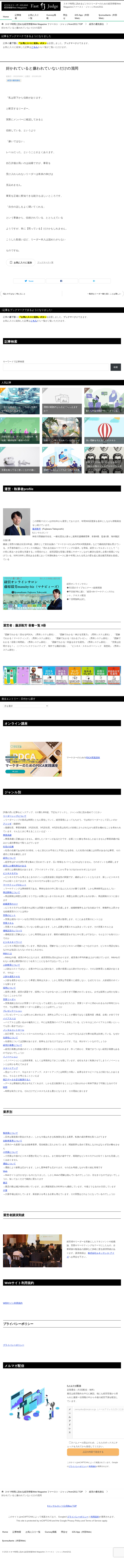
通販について (9, 1163)
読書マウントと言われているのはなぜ (62, 440)
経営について (9, 858)
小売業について (10, 1152)
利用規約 (92, 1466)
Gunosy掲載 (51, 16)
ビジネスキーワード (12, 942)
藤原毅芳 (36, 529)
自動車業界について (12, 1141)
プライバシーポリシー (13, 1345)
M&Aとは (7, 953)
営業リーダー (9, 999)
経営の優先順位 (13, 80)
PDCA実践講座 (93, 757)
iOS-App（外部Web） (82, 16)
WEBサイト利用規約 (13, 1303)
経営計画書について (12, 1045)
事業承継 (7, 835)
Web (5, 1171)
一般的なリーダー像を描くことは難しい (104, 294)
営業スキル (8, 923)
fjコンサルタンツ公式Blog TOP (62, 1506)
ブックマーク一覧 (45, 262)
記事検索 (18, 16)
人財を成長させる (11, 976)
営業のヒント (9, 915)
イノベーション (10, 1056)
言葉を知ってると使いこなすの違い (18, 470)
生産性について (10, 1037)
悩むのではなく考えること (14, 294)
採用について (9, 988)
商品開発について (11, 892)
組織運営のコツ (10, 904)
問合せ (65, 16)
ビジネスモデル (10, 873)
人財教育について (11, 965)
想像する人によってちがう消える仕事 (62, 470)
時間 (5, 1087)
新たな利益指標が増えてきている (102, 411)
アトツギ (7, 824)
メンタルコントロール (13, 1030)
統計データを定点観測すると (17, 1079)
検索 (116, 367)
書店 (5, 1183)
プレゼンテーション (12, 1011)
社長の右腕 (8, 846)
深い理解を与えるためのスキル (101, 440)
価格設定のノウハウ (12, 930)
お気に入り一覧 (33, 16)
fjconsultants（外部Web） (108, 16)
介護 (5, 1190)
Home (6, 16)
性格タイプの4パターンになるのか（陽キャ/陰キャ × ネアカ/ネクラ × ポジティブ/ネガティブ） (104, 466)
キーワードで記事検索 (13, 361)
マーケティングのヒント (14, 885)
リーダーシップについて (14, 816)
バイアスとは (9, 1018)
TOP (44, 24)
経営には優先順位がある (14, 866)
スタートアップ (10, 1068)
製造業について (10, 1133)
